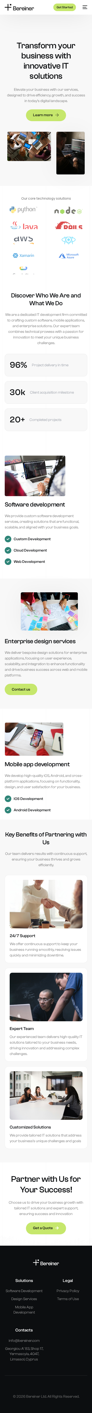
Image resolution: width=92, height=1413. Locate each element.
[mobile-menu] (84, 7)
